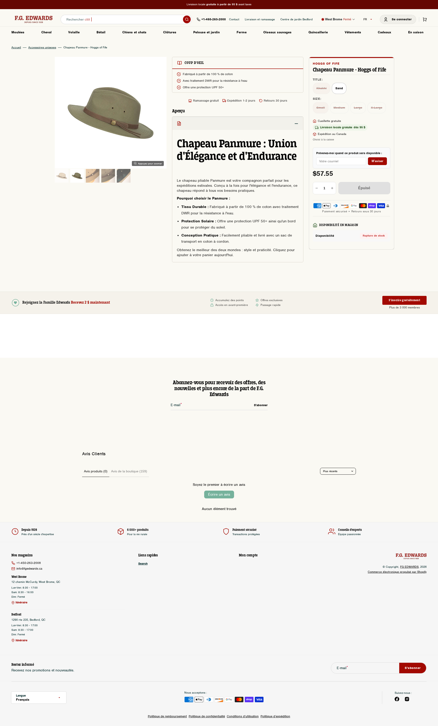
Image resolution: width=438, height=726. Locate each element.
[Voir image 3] (92, 176)
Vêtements (353, 32)
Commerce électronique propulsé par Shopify (397, 572)
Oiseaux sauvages (277, 32)
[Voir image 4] (108, 176)
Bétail (100, 32)
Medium (341, 108)
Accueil (16, 47)
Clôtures (169, 32)
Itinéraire (21, 602)
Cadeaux (384, 32)
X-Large (378, 108)
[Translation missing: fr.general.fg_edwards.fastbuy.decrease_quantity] (316, 188)
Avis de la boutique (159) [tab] (129, 471)
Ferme (242, 32)
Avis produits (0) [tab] (95, 471)
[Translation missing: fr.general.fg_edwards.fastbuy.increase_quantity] (332, 188)
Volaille (74, 32)
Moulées (17, 32)
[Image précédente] (61, 113)
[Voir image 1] (61, 176)
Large (360, 108)
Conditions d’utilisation (243, 716)
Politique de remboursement (167, 716)
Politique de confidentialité (207, 716)
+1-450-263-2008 (28, 563)
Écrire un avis (219, 494)
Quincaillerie (318, 32)
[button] (398, 19)
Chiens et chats (134, 32)
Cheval (46, 32)
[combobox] (126, 19)
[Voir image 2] (77, 176)
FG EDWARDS (409, 567)
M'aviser (377, 161)
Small (322, 108)
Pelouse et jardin (206, 32)
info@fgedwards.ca (29, 569)
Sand (341, 89)
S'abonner (413, 668)
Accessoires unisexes (42, 47)
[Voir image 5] (123, 176)
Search (143, 564)
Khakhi (323, 89)
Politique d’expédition (275, 716)
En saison (415, 32)
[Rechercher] (187, 19)
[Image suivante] (160, 113)
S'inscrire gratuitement (404, 300)
